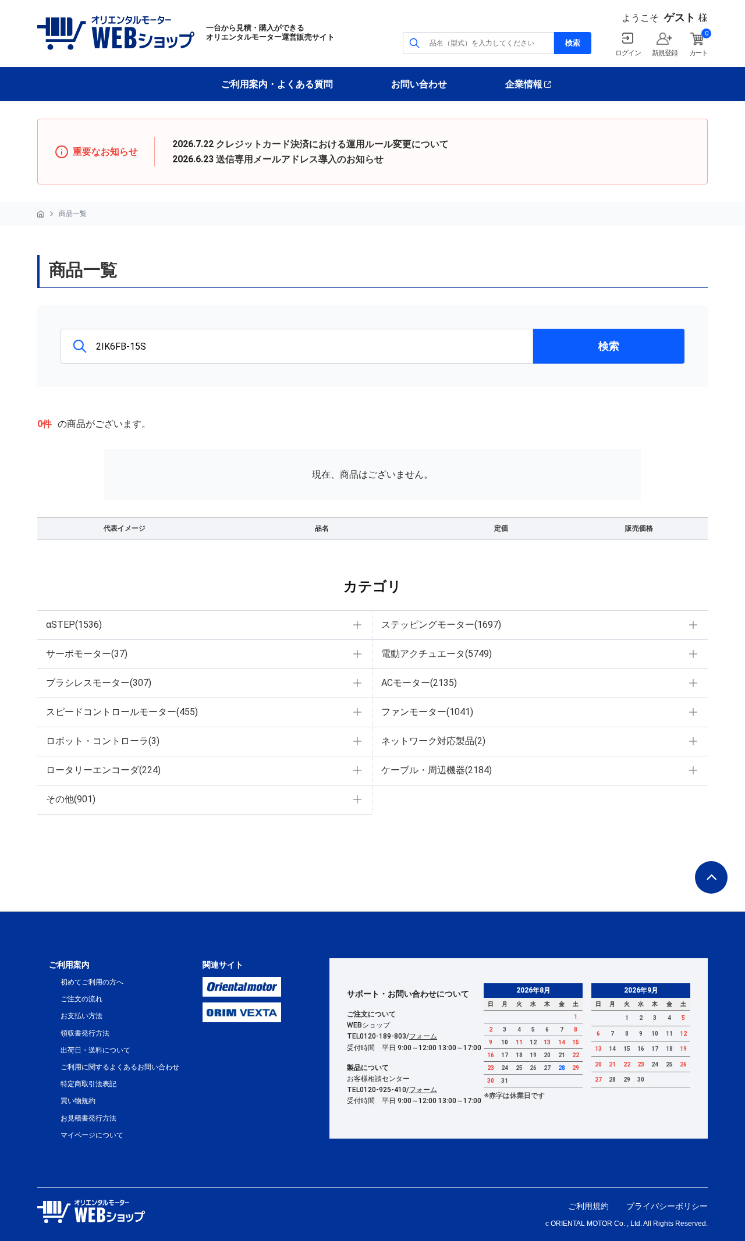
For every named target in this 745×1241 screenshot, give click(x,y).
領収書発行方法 (85, 1033)
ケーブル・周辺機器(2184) (436, 770)
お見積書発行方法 (88, 1118)
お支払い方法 (81, 1016)
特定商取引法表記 (88, 1084)
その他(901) (70, 799)
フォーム (423, 1036)
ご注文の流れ (81, 999)
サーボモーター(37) (86, 653)
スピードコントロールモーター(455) (122, 711)
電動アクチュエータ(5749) (436, 653)
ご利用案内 (69, 964)
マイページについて (92, 1135)
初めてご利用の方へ (92, 982)
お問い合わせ (419, 84)
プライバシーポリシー (667, 1206)
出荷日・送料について (95, 1050)
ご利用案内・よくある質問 (277, 84)
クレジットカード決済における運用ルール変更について (332, 144)
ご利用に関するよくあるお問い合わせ (120, 1067)
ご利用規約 (588, 1206)
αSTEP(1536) (74, 624)
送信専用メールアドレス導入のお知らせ (300, 159)
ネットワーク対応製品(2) (433, 740)
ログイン (627, 53)
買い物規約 (78, 1101)
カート (698, 53)
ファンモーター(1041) (427, 711)
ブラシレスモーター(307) (98, 682)
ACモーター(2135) (419, 682)
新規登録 (664, 53)
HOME (40, 214)
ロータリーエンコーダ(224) (103, 770)
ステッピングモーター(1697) (441, 624)
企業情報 (523, 84)
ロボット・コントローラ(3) (102, 740)
